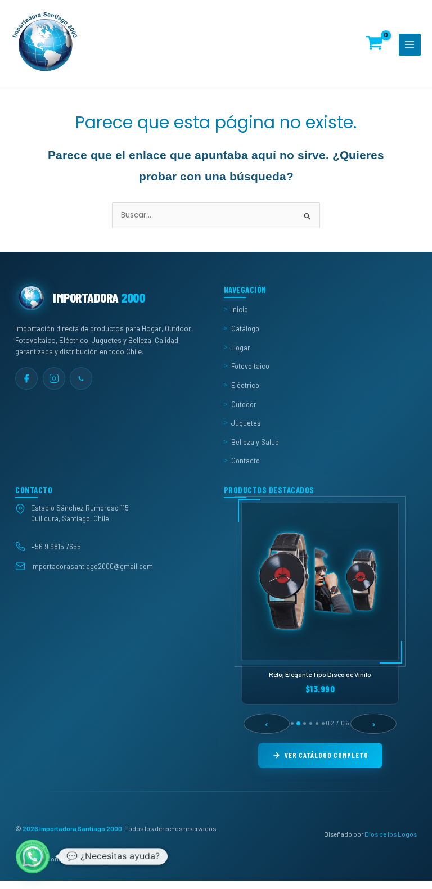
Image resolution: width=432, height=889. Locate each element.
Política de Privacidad (123, 859)
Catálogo (245, 328)
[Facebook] (26, 378)
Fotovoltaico (250, 366)
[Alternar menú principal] (410, 45)
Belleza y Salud (255, 441)
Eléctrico (245, 384)
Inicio (239, 309)
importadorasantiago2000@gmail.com (92, 565)
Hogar (240, 346)
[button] (33, 856)
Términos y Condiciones (49, 859)
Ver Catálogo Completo (326, 755)
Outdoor (243, 403)
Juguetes (246, 422)
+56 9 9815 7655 (56, 546)
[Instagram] (54, 378)
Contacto (245, 460)
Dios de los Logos (390, 833)
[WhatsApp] (81, 378)
